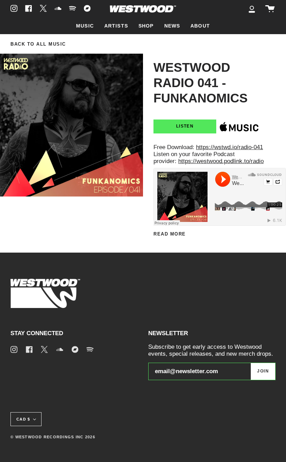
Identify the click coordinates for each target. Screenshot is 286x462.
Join (263, 371)
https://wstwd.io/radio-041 (229, 147)
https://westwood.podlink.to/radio (221, 161)
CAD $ (23, 419)
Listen (185, 126)
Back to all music (38, 44)
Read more (169, 234)
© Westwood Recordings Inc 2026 (52, 437)
